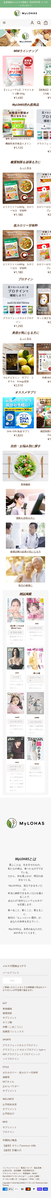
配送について (26, 1167)
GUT (5, 1003)
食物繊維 (25, 484)
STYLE (6, 1067)
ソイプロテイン (11, 1059)
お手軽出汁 (8, 1113)
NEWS (34, 1173)
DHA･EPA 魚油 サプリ (18, 431)
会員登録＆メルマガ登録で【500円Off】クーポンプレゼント (25, 4)
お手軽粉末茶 (10, 1104)
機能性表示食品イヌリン (18, 143)
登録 (12, 980)
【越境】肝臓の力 (12, 1150)
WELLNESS (8, 1099)
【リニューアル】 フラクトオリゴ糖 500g (18, 91)
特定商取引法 (28, 1170)
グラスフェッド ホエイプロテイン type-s (24, 1049)
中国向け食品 (10, 1140)
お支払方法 (7, 1170)
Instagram (23, 1179)
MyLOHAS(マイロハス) (26, 1183)
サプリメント (10, 1017)
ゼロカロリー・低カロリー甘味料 (20, 1072)
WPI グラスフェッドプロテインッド (21, 1054)
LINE (37, 1179)
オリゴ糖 (7, 1022)
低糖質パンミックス (13, 1031)
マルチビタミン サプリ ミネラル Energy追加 (18, 379)
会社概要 (17, 1170)
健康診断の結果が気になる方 (25, 551)
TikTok (31, 1179)
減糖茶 (6, 1077)
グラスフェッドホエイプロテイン (18, 320)
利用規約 (26, 1173)
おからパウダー (11, 1086)
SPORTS (7, 1039)
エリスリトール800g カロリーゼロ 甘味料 (18, 208)
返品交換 (37, 1167)
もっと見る (25, 168)
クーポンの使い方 (10, 1179)
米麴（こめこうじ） (13, 1027)
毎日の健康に (25, 585)
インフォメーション (11, 1167)
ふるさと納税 (33, 1176)
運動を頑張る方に (25, 518)
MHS (5, 1122)
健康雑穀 (7, 1013)
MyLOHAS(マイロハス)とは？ (14, 1176)
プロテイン (8, 1132)
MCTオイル (8, 1081)
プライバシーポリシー (12, 1173)
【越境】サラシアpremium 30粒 (19, 1145)
